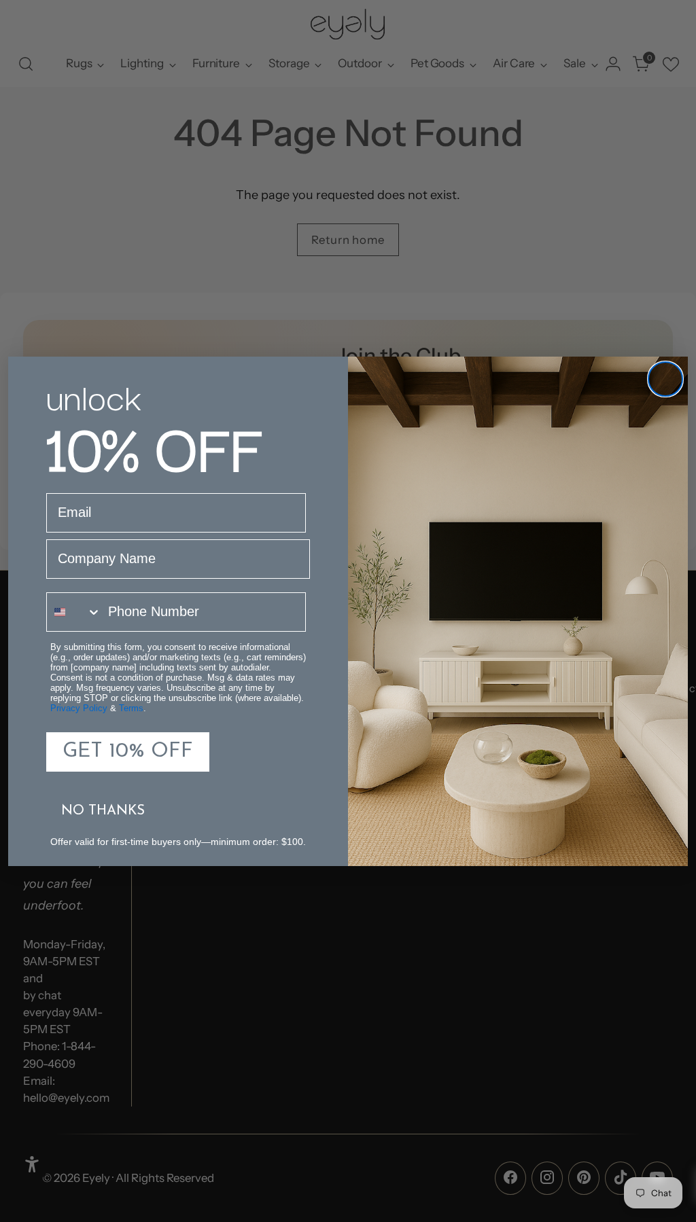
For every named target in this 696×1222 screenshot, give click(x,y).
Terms (131, 708)
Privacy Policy (78, 708)
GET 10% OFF (128, 751)
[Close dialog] (665, 379)
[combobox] (74, 612)
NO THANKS (103, 811)
